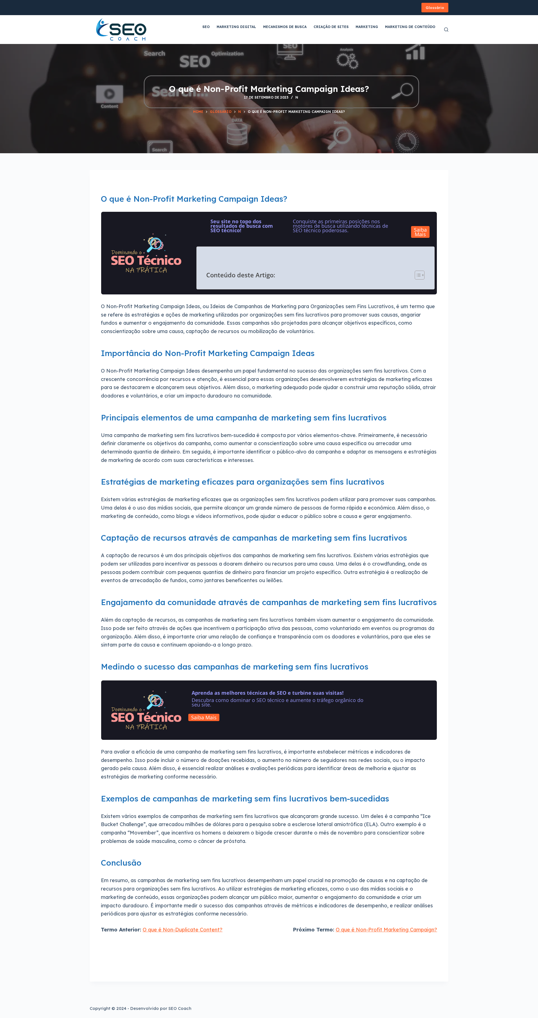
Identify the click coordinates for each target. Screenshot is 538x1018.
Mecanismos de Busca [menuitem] (285, 27)
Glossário (435, 7)
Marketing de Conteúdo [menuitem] (410, 27)
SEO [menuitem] (206, 27)
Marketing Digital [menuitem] (236, 27)
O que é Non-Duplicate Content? (182, 929)
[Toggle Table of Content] (417, 275)
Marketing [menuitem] (367, 27)
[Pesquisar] (446, 29)
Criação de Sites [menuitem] (331, 27)
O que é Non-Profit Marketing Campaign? (386, 929)
